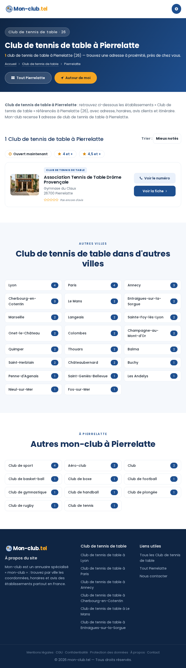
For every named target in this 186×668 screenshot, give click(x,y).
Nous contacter (153, 576)
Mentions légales (40, 652)
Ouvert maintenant (30, 154)
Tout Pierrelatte (30, 77)
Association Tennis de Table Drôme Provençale (82, 179)
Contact (153, 652)
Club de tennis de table (40, 64)
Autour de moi (78, 77)
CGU (59, 652)
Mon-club (30, 9)
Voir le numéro (157, 178)
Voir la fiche (153, 191)
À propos (137, 652)
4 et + (68, 154)
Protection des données (109, 652)
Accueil (10, 64)
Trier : (147, 138)
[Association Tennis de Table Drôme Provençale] (24, 184)
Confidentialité (76, 652)
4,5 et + (94, 154)
